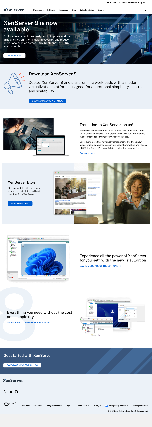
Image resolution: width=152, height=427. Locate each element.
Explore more (86, 153)
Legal (68, 406)
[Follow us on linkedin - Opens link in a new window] (11, 392)
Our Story (25, 406)
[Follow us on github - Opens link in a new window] (16, 391)
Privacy (96, 406)
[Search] (146, 8)
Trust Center (81, 406)
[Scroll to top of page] (146, 420)
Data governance (53, 406)
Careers (36, 406)
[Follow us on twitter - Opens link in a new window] (5, 391)
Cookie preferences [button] (140, 406)
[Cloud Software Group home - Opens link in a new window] (10, 404)
